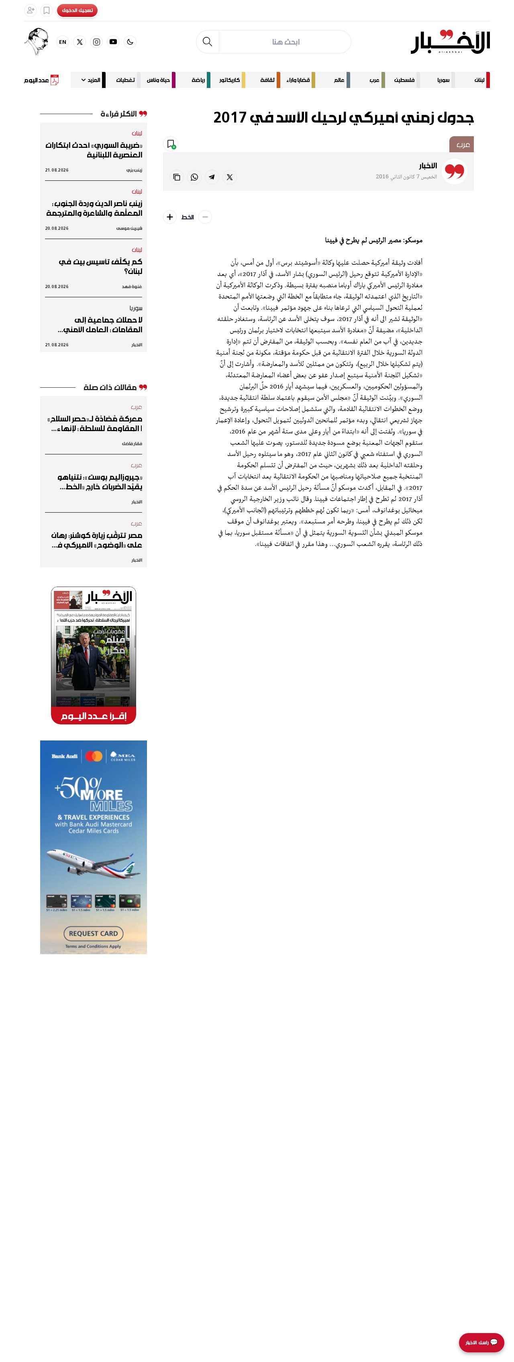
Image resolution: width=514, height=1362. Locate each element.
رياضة (198, 80)
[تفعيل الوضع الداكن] (130, 41)
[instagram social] (96, 41)
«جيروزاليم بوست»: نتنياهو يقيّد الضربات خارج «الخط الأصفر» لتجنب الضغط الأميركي (99, 481)
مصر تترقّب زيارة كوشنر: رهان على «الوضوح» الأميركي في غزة (96, 540)
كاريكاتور (229, 80)
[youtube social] (113, 41)
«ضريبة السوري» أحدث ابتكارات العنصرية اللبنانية (93, 150)
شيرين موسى (129, 228)
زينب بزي (134, 170)
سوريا (443, 80)
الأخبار (428, 165)
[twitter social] (79, 41)
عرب (374, 80)
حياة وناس (158, 80)
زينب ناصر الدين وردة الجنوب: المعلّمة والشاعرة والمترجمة (94, 208)
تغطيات (125, 80)
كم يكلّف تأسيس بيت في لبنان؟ (100, 266)
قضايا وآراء (298, 80)
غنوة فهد (132, 286)
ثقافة (267, 80)
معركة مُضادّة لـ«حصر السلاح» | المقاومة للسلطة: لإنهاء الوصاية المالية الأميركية (95, 423)
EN (63, 41)
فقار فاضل (132, 443)
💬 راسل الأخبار (481, 1342)
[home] (450, 42)
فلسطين (404, 80)
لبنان (479, 80)
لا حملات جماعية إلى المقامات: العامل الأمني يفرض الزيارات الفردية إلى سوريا (101, 324)
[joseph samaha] (40, 42)
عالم (339, 80)
